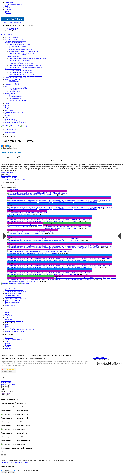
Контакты (8, 11)
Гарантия (8, 9)
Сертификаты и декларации (14, 112)
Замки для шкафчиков (12, 295)
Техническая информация (13, 4)
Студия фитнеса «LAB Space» (11, 179)
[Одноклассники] (4, 146)
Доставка (8, 13)
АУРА (3, 22)
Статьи (7, 117)
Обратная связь (6, 381)
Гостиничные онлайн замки (14, 290)
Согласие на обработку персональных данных (20, 121)
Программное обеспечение (13, 300)
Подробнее (13, 176)
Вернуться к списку (7, 172)
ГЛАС (7, 22)
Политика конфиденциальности (15, 122)
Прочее (7, 304)
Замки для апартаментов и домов (16, 291)
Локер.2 (18, 22)
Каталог (7, 7)
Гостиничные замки (11, 288)
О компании (9, 2)
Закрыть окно (5, 393)
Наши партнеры (10, 119)
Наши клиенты (10, 114)
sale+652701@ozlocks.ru (8, 384)
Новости (7, 115)
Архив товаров (10, 305)
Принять (4, 472)
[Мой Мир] (7, 146)
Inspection (12, 22)
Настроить (11, 472)
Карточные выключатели (13, 297)
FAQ (6, 6)
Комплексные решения (12, 302)
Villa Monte (4, 177)
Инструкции (9, 110)
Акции (7, 105)
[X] (10, 146)
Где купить (8, 107)
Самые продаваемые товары (10, 189)
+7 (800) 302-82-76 (12, 29)
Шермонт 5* (5, 176)
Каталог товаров (6, 34)
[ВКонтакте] (2, 146)
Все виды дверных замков (13, 293)
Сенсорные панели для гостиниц (16, 298)
